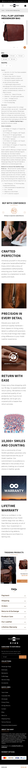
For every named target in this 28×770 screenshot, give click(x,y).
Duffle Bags (4, 676)
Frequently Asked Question (9, 725)
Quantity (4, 62)
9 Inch (5, 56)
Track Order (4, 692)
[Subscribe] (23, 657)
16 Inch (5, 59)
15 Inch (21, 56)
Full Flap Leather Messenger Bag (13, 10)
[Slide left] (10, 47)
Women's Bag (5, 679)
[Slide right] (17, 47)
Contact (3, 709)
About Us (4, 715)
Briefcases (4, 670)
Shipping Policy (5, 718)
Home (3, 10)
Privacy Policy (5, 702)
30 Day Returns (5, 705)
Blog (2, 712)
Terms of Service (6, 722)
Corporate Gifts (5, 695)
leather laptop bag (16, 121)
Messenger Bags (6, 666)
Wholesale (4, 699)
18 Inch (13, 59)
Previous (3, 212)
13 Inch (12, 56)
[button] (2, 5)
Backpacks (4, 673)
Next (25, 212)
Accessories (4, 683)
